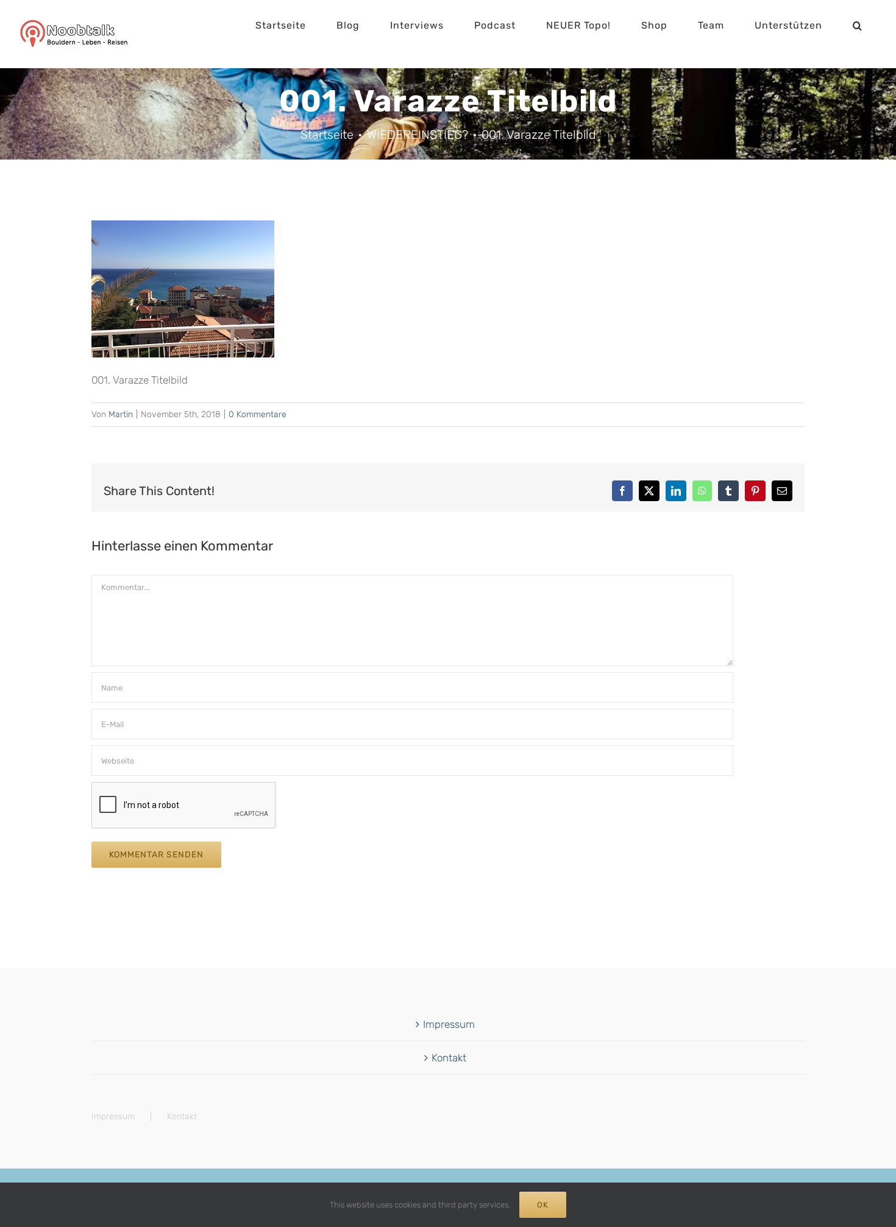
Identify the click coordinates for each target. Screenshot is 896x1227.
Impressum (449, 1024)
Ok (543, 1204)
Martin (120, 414)
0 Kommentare (257, 414)
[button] (857, 25)
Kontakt (449, 1058)
